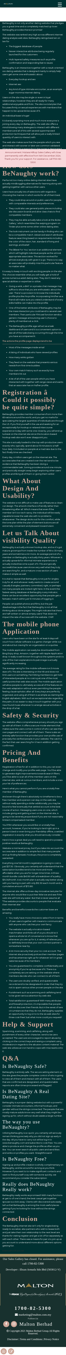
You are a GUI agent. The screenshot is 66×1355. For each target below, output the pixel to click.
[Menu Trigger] (60, 4)
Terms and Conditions (31, 1339)
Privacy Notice (51, 1339)
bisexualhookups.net (13, 1250)
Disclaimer (12, 1339)
